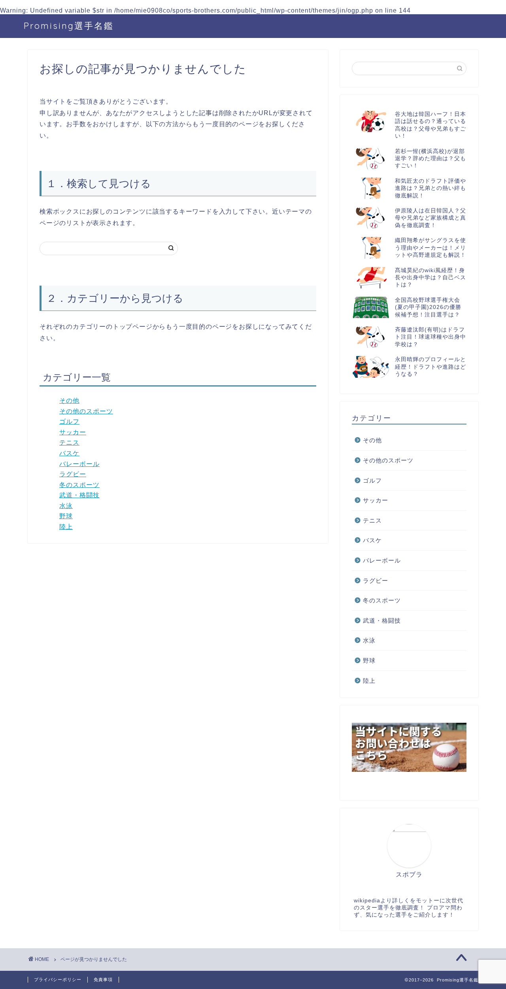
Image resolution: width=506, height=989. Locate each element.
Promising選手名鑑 (69, 25)
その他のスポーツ (86, 411)
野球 (66, 516)
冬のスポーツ (79, 484)
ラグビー (72, 474)
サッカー (72, 432)
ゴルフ (69, 421)
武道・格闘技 (79, 495)
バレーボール (79, 463)
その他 (69, 400)
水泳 (66, 505)
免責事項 (103, 979)
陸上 (66, 526)
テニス (69, 442)
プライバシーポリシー (57, 979)
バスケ (69, 453)
